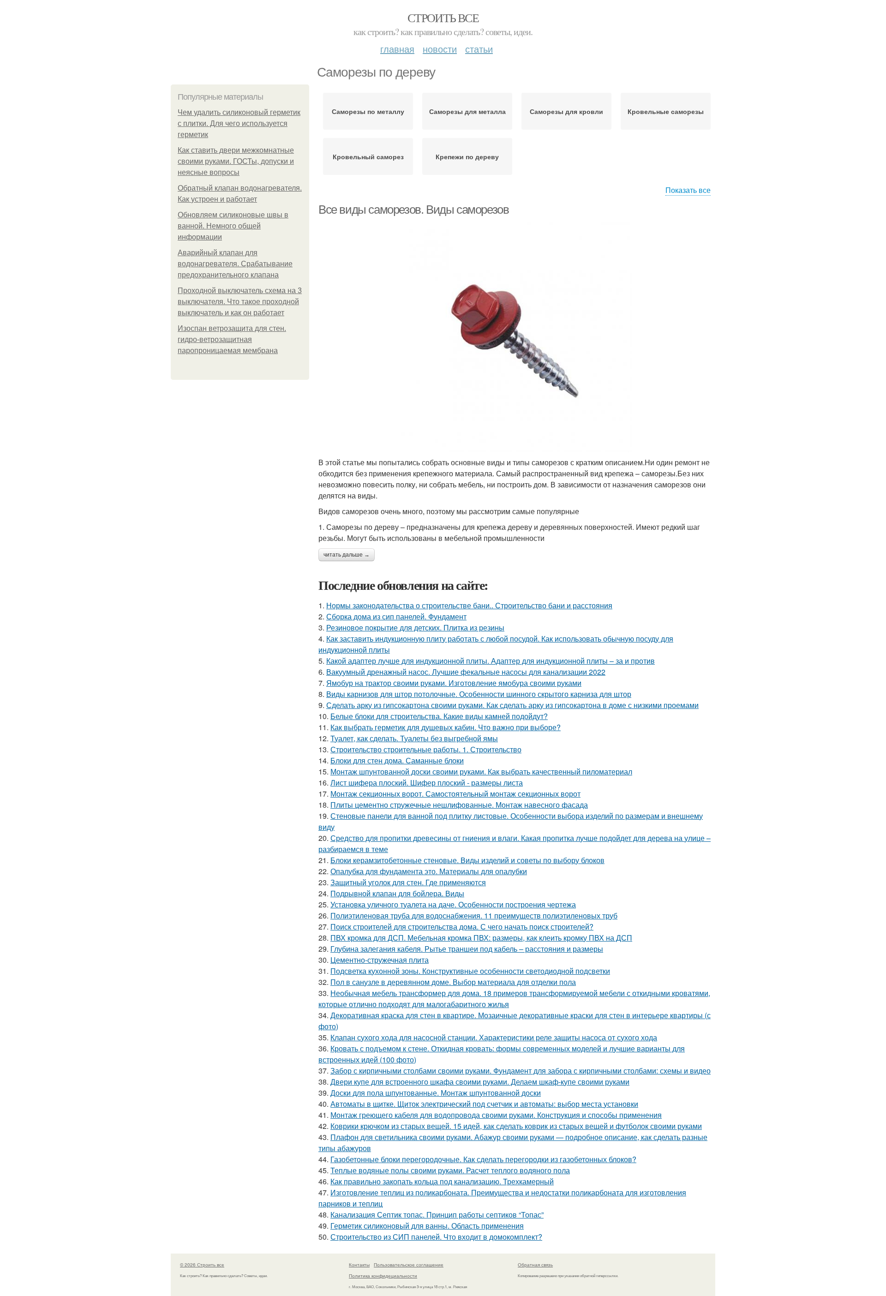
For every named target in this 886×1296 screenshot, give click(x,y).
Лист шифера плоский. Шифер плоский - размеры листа (426, 782)
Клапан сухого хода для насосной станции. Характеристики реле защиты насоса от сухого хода (493, 1037)
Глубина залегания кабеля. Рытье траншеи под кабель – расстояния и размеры (466, 948)
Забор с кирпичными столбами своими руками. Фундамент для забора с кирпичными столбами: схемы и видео (520, 1070)
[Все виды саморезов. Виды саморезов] (516, 337)
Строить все (443, 17)
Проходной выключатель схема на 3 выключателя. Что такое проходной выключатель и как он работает (240, 302)
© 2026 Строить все (202, 1264)
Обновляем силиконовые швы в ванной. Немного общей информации (233, 226)
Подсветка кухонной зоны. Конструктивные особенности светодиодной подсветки (470, 971)
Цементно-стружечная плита (379, 959)
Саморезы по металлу (368, 111)
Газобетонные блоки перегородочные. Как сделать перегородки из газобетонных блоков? (483, 1159)
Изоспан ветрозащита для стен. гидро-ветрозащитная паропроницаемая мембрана (232, 339)
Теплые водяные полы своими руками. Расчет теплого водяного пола (450, 1170)
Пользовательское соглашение (408, 1264)
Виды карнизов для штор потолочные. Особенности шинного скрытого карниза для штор (478, 694)
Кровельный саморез (368, 156)
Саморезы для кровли (566, 111)
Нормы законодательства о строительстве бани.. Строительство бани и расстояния (469, 605)
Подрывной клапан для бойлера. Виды (397, 893)
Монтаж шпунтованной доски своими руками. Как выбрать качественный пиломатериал (481, 771)
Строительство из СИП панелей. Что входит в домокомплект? (436, 1236)
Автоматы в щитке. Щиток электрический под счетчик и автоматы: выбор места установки (484, 1103)
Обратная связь (535, 1264)
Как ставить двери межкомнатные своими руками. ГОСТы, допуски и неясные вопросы (236, 161)
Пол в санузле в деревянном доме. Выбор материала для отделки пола (453, 982)
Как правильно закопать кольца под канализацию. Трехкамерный (442, 1181)
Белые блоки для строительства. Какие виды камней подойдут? (439, 716)
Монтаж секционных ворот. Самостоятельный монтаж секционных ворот (455, 793)
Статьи (479, 48)
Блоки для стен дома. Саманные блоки (397, 760)
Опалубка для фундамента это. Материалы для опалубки (428, 871)
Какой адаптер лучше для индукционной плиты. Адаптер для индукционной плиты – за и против (490, 660)
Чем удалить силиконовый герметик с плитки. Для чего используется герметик (239, 123)
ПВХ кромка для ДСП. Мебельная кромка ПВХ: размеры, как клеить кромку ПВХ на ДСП (481, 937)
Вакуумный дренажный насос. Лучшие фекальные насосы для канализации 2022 (465, 671)
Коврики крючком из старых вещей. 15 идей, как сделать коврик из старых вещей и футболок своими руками (516, 1126)
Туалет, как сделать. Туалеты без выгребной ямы (414, 738)
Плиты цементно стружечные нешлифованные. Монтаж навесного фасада (459, 804)
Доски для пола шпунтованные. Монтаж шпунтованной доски (435, 1092)
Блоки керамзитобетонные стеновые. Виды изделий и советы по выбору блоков (467, 860)
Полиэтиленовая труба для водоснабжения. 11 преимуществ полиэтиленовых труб (473, 915)
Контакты (359, 1264)
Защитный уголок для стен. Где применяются (408, 882)
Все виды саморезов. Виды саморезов (413, 209)
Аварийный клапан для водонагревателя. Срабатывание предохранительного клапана (235, 264)
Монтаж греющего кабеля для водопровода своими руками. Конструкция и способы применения (496, 1115)
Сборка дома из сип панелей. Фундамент (396, 616)
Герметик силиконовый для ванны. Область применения (427, 1225)
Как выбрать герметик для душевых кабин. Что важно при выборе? (445, 727)
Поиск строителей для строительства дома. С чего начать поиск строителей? (461, 926)
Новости (440, 48)
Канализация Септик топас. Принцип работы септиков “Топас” (437, 1214)
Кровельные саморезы (666, 111)
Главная (397, 48)
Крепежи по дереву (467, 156)
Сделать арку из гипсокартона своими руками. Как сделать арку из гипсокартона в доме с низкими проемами (512, 705)
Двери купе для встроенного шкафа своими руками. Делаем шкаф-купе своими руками (479, 1081)
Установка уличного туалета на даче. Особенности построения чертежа (453, 904)
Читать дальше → (346, 555)
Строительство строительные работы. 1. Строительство (425, 749)
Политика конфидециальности (383, 1275)
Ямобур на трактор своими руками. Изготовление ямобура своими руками (453, 683)
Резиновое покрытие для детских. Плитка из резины (415, 627)
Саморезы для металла (467, 111)
